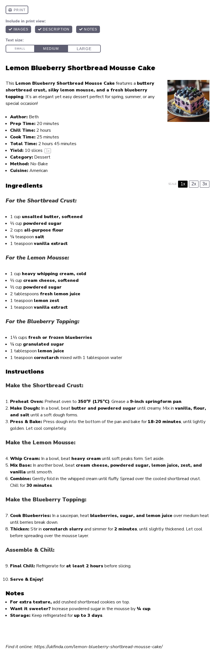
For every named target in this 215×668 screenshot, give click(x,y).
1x (183, 183)
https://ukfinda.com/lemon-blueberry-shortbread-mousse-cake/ (98, 647)
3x (204, 183)
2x (193, 183)
